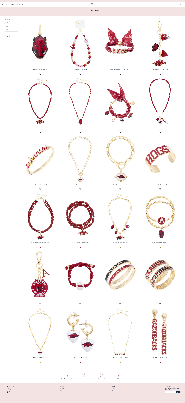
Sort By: (172, 17)
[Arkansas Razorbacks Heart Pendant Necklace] (40, 331)
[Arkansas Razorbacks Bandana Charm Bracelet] (120, 101)
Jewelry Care (62, 397)
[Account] (178, 4)
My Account (62, 388)
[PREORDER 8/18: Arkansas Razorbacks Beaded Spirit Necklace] (80, 101)
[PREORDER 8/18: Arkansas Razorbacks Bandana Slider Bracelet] (120, 44)
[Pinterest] (11, 392)
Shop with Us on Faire (115, 397)
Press (113, 392)
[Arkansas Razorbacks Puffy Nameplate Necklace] (120, 331)
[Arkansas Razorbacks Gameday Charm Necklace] (120, 216)
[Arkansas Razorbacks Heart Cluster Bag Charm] (160, 44)
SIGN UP (178, 392)
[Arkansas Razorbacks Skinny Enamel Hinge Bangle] (120, 274)
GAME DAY (12, 4)
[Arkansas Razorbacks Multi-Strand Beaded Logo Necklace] (40, 216)
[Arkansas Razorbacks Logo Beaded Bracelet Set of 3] (80, 216)
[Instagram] (7, 392)
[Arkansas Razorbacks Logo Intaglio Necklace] (80, 159)
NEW (3, 4)
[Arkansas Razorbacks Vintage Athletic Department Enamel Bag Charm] (40, 274)
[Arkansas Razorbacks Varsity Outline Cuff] (160, 159)
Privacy (169, 399)
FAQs (61, 390)
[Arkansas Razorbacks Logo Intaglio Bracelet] (120, 159)
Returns (61, 392)
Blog (112, 390)
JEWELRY (6, 4)
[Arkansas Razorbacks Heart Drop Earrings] (80, 331)
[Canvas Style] (92, 4)
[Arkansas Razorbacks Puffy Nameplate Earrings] (160, 331)
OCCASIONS (18, 4)
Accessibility (178, 399)
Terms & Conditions (173, 399)
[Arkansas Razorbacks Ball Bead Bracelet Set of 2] (160, 216)
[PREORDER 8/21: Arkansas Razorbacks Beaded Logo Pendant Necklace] (40, 101)
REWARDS (23, 4)
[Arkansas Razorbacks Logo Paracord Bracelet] (80, 274)
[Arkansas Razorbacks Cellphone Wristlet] (80, 44)
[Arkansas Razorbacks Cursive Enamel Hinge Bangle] (40, 159)
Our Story (113, 388)
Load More (100, 366)
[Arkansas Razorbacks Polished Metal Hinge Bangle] (160, 274)
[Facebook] (9, 392)
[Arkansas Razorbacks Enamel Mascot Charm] (40, 44)
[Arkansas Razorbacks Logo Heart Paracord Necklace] (160, 101)
